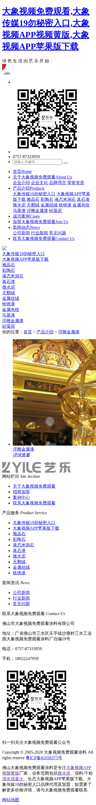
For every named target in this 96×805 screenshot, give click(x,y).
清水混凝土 (12, 779)
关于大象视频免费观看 (42, 177)
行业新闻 (39, 233)
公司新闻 (21, 233)
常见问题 (57, 233)
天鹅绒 (33, 205)
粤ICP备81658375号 (44, 758)
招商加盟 (21, 491)
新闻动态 (26, 227)
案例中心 (21, 497)
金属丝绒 (49, 205)
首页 (22, 171)
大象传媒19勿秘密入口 (34, 194)
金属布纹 (81, 205)
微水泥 (19, 205)
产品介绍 (29, 188)
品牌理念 (57, 182)
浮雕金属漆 (37, 210)
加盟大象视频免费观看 (40, 221)
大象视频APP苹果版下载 (25, 259)
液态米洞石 (65, 199)
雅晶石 (33, 199)
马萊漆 (19, 210)
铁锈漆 (65, 205)
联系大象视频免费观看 (43, 238)
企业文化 (39, 182)
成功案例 (26, 216)
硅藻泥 (55, 210)
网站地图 (10, 800)
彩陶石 (47, 199)
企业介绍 (21, 182)
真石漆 (83, 199)
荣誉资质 (75, 182)
